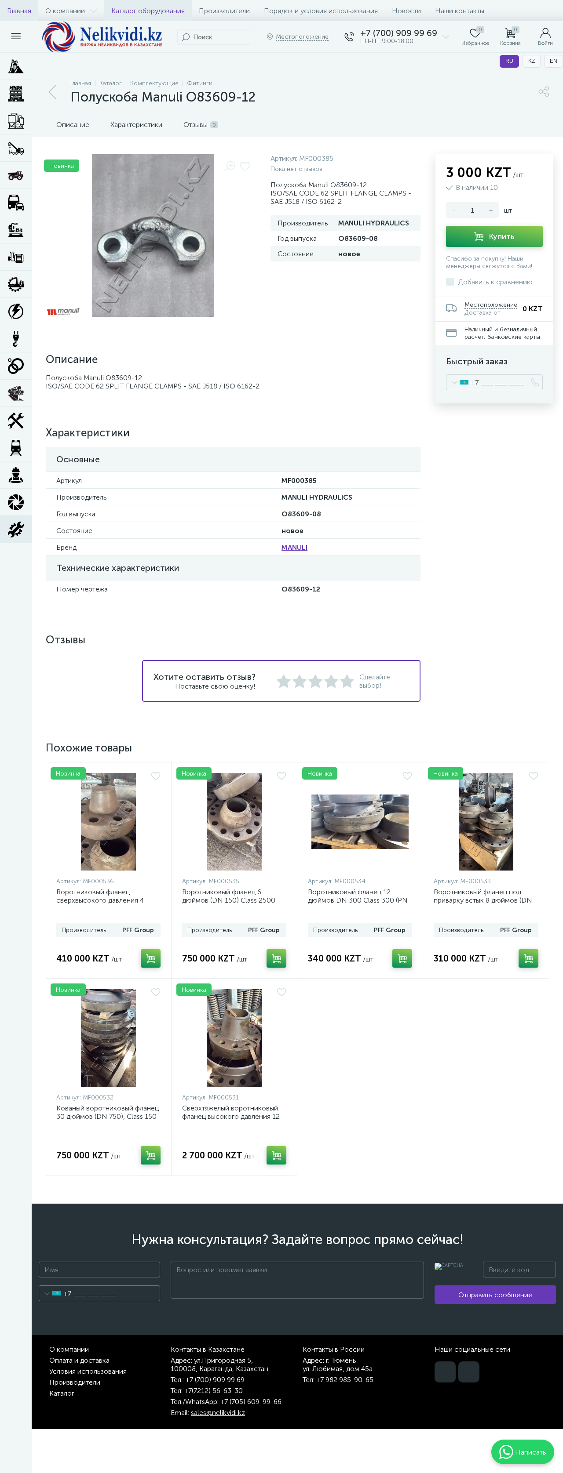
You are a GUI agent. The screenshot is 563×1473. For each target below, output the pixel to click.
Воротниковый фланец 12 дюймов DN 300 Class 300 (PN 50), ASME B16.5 (358, 900)
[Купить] (151, 958)
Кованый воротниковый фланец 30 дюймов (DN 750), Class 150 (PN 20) (107, 1116)
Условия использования (88, 1371)
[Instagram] (468, 1371)
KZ (531, 61)
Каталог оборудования (148, 11)
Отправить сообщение (495, 1295)
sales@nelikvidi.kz (218, 1412)
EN (553, 61)
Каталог (61, 1393)
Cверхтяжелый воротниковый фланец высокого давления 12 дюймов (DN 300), (231, 1116)
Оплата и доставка (79, 1360)
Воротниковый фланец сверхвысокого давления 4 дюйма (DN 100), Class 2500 (101, 900)
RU (509, 61)
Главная (19, 11)
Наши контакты (459, 11)
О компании (65, 11)
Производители (224, 11)
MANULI (294, 547)
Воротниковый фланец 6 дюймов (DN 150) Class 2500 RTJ (228, 900)
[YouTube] (445, 1371)
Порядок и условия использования (321, 11)
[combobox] (462, 382)
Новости (406, 11)
